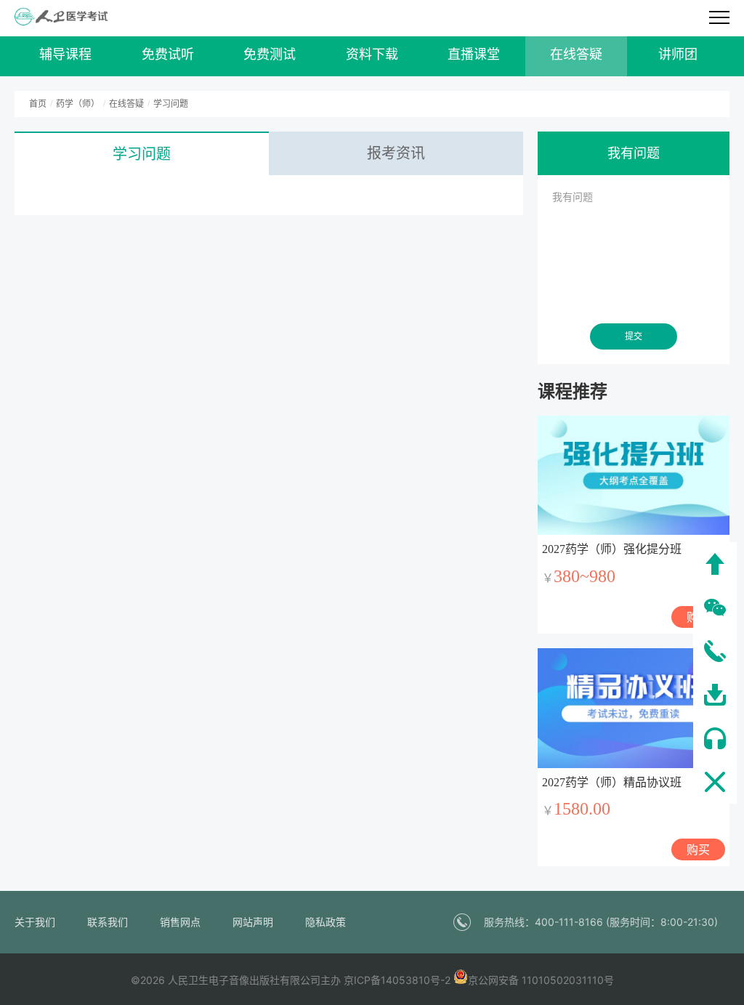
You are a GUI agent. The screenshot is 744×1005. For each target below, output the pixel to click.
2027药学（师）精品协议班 (612, 782)
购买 (698, 849)
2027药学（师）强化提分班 (612, 549)
